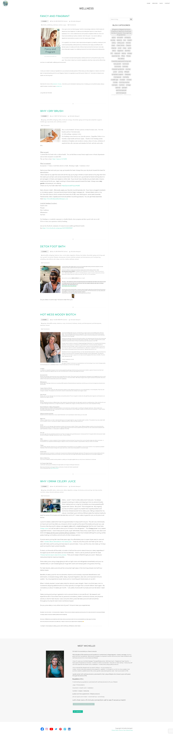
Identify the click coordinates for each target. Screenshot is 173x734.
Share (45, 21)
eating (124, 53)
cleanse (114, 48)
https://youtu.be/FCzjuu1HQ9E (71, 185)
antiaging (55, 119)
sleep (57, 259)
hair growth (43, 257)
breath (130, 40)
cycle (129, 48)
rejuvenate (50, 121)
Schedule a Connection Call (83, 704)
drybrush (64, 119)
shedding (43, 259)
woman (60, 25)
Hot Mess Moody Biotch (58, 314)
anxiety (54, 323)
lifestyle (56, 257)
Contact (167, 3)
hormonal (50, 257)
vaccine (62, 259)
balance (56, 255)
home (148, 3)
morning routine (97, 490)
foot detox (83, 255)
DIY (112, 53)
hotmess (74, 323)
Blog (161, 3)
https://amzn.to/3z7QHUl (60, 159)
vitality (44, 25)
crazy (63, 323)
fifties (123, 56)
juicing (90, 490)
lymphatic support (96, 119)
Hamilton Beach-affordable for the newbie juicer (58, 541)
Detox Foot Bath (52, 246)
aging (44, 119)
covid (64, 255)
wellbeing (49, 25)
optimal (73, 257)
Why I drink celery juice (58, 481)
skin (55, 121)
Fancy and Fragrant (55, 16)
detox (59, 119)
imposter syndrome (118, 69)
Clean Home (120, 45)
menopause (62, 257)
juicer (85, 490)
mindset (122, 79)
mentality (126, 77)
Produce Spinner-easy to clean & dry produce (53, 555)
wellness (55, 25)
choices (128, 43)
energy (70, 119)
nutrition (42, 492)
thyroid (51, 492)
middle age (43, 121)
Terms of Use (122, 730)
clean (113, 45)
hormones (81, 490)
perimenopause (85, 257)
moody (79, 323)
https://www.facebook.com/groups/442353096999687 (58, 228)
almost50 (49, 119)
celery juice (59, 490)
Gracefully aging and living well (81, 119)
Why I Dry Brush (51, 111)
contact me (59, 86)
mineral (68, 257)
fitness (78, 255)
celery (54, 490)
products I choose (57, 84)
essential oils (116, 56)
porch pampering (95, 257)
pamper (78, 257)
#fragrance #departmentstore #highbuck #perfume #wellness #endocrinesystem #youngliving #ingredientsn (121, 32)
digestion (72, 255)
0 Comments (72, 25)
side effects (49, 259)
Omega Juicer (44, 528)
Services (155, 3)
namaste (114, 85)
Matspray (127, 74)
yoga (64, 25)
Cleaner (128, 45)
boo (61, 255)
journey (128, 69)
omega (128, 85)
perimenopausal (86, 323)
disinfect (127, 50)
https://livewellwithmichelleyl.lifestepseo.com (56, 199)
